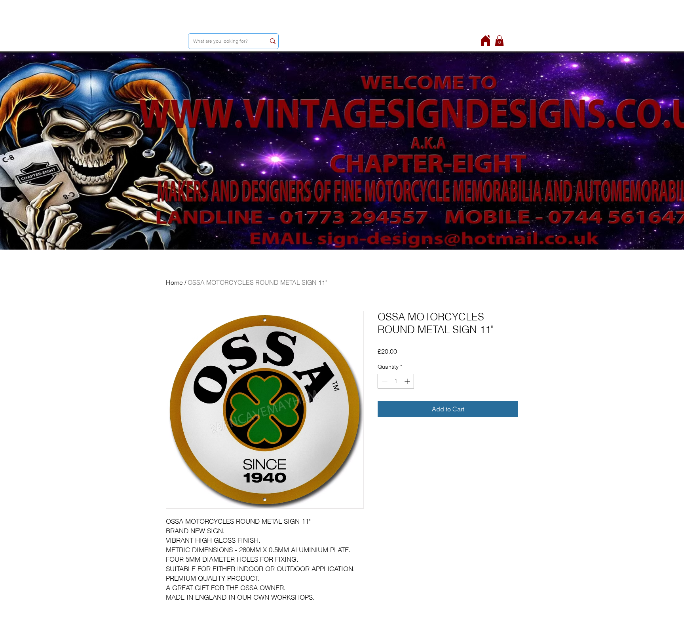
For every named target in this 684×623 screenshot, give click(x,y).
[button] (499, 40)
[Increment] (408, 381)
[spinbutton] (396, 381)
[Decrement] (384, 381)
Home (174, 282)
